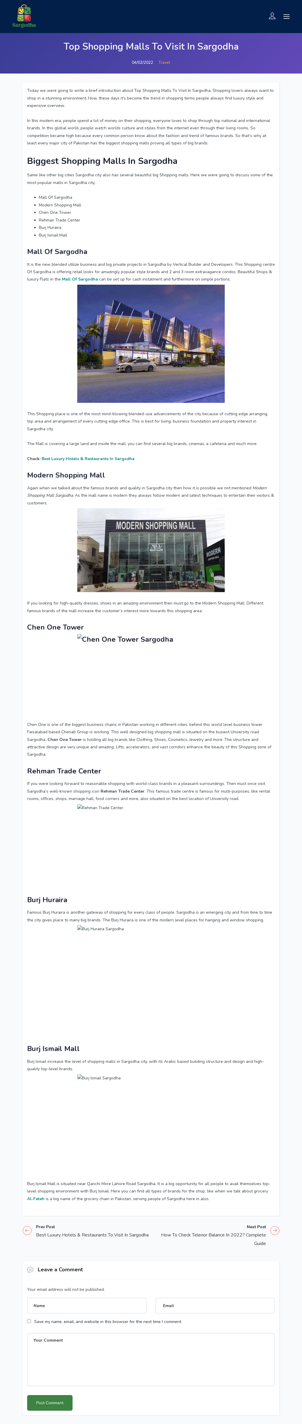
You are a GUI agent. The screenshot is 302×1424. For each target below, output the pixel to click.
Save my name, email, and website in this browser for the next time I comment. (108, 1321)
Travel (164, 62)
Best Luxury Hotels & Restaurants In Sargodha (88, 459)
